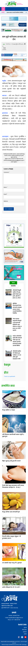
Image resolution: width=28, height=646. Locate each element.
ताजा (13, 283)
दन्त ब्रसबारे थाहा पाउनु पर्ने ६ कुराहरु (12, 563)
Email (5, 194)
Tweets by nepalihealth (9, 376)
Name (5, 187)
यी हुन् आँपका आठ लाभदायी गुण (11, 512)
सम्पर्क (25, 634)
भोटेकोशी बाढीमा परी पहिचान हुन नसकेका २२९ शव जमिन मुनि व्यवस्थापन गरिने (17, 355)
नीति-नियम (24, 630)
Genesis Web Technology (21, 644)
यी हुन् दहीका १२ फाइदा (8, 410)
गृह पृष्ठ (25, 627)
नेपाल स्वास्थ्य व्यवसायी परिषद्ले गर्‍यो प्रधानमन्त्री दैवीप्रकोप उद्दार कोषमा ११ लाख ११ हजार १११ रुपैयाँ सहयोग (17, 324)
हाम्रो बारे (25, 632)
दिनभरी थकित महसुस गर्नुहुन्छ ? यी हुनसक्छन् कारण (11, 537)
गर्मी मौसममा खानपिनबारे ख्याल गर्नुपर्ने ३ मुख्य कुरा (13, 435)
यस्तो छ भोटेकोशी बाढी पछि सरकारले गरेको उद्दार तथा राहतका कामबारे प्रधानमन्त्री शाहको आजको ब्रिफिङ (17, 341)
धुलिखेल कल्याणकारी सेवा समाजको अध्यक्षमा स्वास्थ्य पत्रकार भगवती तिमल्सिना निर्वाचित (17, 308)
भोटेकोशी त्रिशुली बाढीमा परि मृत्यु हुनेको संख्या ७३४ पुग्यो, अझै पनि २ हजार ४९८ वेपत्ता (17, 294)
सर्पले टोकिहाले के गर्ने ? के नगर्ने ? (11, 587)
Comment (7, 172)
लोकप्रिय (13, 286)
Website (6, 201)
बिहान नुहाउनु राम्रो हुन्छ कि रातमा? (11, 461)
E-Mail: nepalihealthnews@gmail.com (14, 618)
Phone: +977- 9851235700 (14, 620)
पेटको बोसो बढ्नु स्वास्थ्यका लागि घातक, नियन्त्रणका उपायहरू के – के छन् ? (13, 486)
